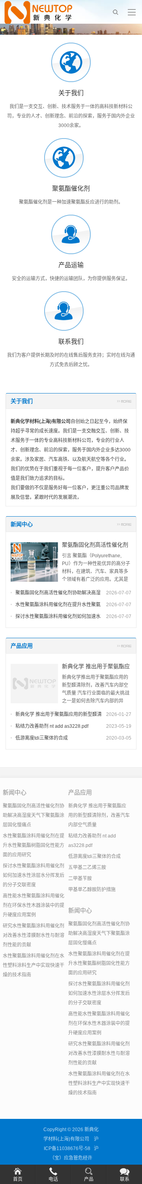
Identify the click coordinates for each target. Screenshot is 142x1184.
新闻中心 (22, 524)
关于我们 (22, 401)
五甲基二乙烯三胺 (87, 867)
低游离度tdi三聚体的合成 (41, 738)
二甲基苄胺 (80, 878)
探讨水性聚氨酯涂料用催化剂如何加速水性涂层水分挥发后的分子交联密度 (33, 875)
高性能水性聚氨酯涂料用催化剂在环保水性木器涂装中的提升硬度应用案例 (33, 905)
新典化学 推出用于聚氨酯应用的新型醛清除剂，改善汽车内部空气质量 (99, 815)
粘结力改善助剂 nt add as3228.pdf (51, 726)
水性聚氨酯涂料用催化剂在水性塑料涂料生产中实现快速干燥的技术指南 (33, 965)
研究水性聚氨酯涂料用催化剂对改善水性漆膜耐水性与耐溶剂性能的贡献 (33, 935)
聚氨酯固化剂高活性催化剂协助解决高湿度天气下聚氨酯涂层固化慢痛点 (33, 815)
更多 (124, 400)
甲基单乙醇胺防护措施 (92, 889)
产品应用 (22, 646)
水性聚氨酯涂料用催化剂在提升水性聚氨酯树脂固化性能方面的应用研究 (33, 845)
